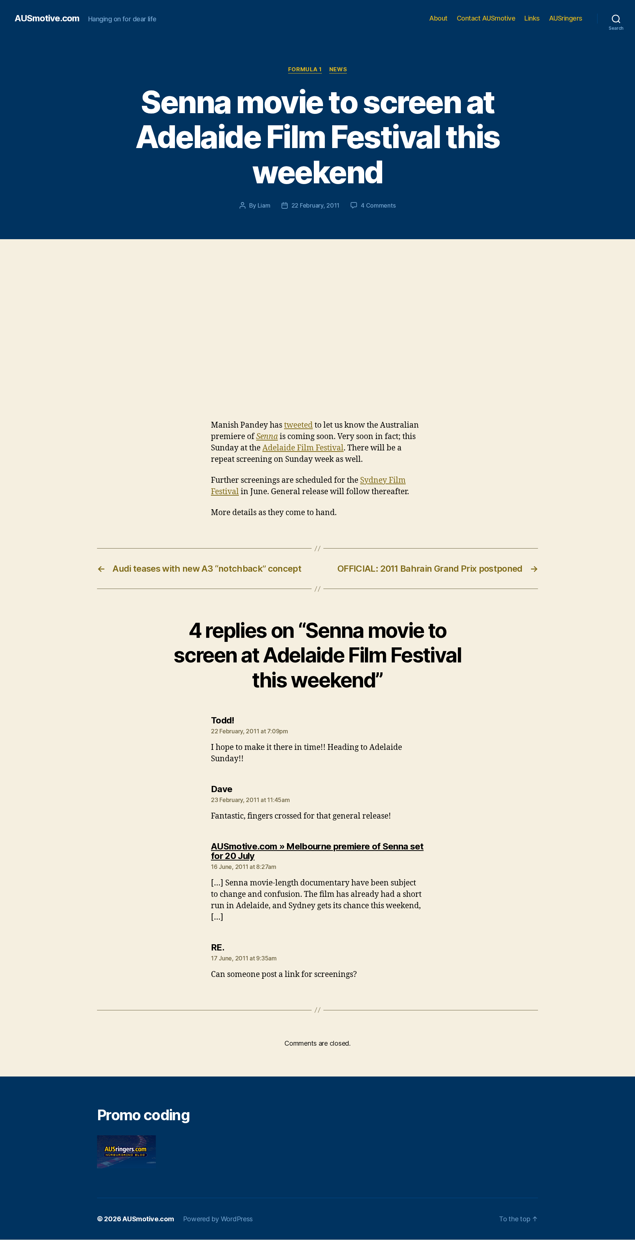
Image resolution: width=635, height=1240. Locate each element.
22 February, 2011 (315, 205)
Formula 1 (305, 69)
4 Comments (378, 205)
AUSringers (565, 18)
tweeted (298, 425)
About (438, 18)
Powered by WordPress (218, 1219)
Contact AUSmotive (486, 18)
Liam (264, 205)
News (338, 69)
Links (532, 18)
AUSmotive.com (47, 18)
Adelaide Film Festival (303, 448)
